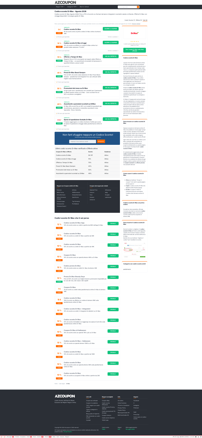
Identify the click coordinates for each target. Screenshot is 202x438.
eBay (106, 192)
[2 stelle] (133, 41)
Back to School (84, 7)
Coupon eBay (105, 400)
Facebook (136, 400)
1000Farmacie (76, 192)
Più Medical (75, 204)
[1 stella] (131, 41)
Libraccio (92, 199)
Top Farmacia (76, 201)
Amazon (92, 197)
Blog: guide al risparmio (92, 413)
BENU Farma (60, 192)
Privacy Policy (122, 408)
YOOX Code (105, 420)
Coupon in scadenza (92, 403)
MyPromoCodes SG (123, 415)
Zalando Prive (93, 190)
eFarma (74, 190)
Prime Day (136, 414)
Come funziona (122, 403)
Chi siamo (120, 400)
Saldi (135, 412)
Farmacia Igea (61, 201)
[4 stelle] (136, 41)
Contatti (88, 420)
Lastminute (108, 197)
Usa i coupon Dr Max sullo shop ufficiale (135, 50)
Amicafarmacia (61, 195)
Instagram (136, 405)
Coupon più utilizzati (92, 400)
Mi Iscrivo (101, 141)
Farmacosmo (60, 204)
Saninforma (75, 197)
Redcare (59, 190)
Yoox (91, 195)
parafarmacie (127, 269)
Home (56, 383)
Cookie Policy (121, 410)
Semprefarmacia (76, 195)
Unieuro (92, 192)
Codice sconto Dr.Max (72, 29)
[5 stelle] (138, 41)
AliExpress (108, 190)
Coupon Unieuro (106, 415)
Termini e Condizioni (123, 405)
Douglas (107, 195)
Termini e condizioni (113, 36)
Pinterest (136, 408)
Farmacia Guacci (61, 206)
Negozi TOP (59, 7)
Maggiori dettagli (136, 23)
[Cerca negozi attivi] (138, 7)
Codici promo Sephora (108, 418)
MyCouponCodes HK (123, 412)
